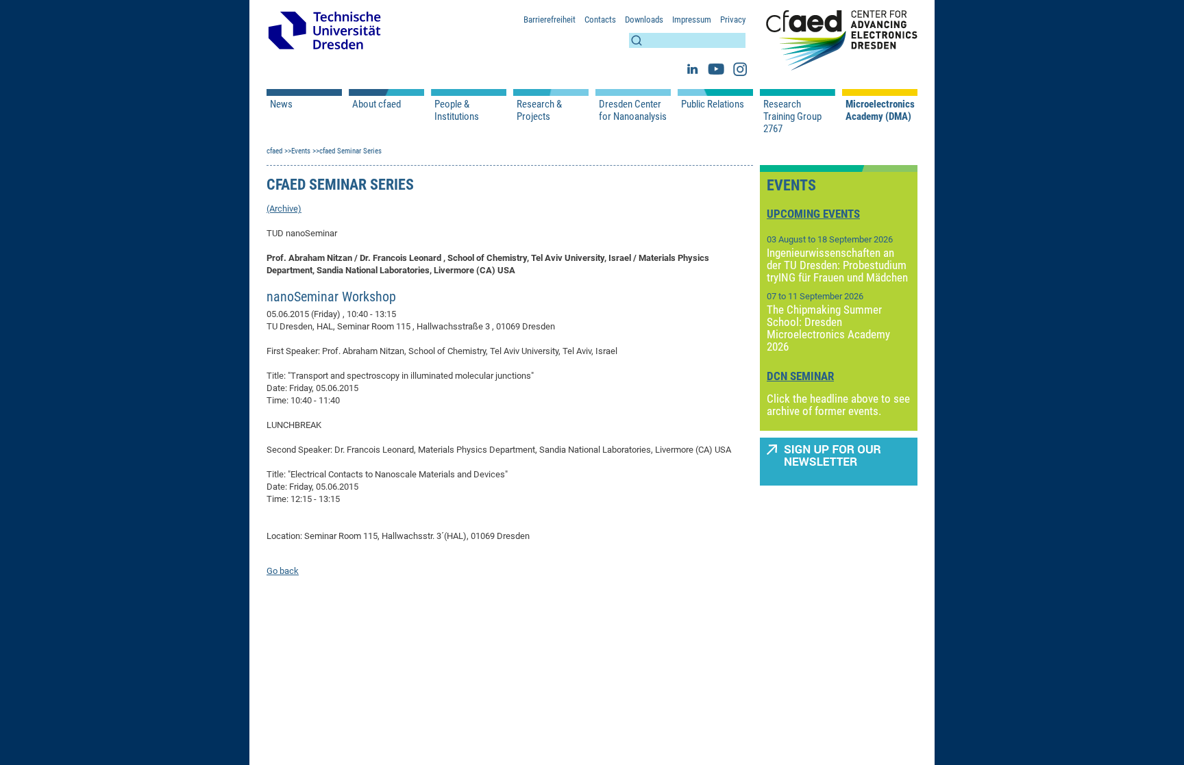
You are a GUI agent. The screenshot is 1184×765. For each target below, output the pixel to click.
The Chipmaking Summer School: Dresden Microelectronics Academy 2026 (828, 328)
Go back (283, 571)
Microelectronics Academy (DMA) (880, 110)
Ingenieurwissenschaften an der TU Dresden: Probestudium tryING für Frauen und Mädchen (837, 265)
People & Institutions (456, 110)
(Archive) (284, 208)
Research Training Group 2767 (792, 116)
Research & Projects (539, 110)
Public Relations (712, 104)
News (281, 104)
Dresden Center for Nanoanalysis (633, 110)
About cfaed (376, 104)
